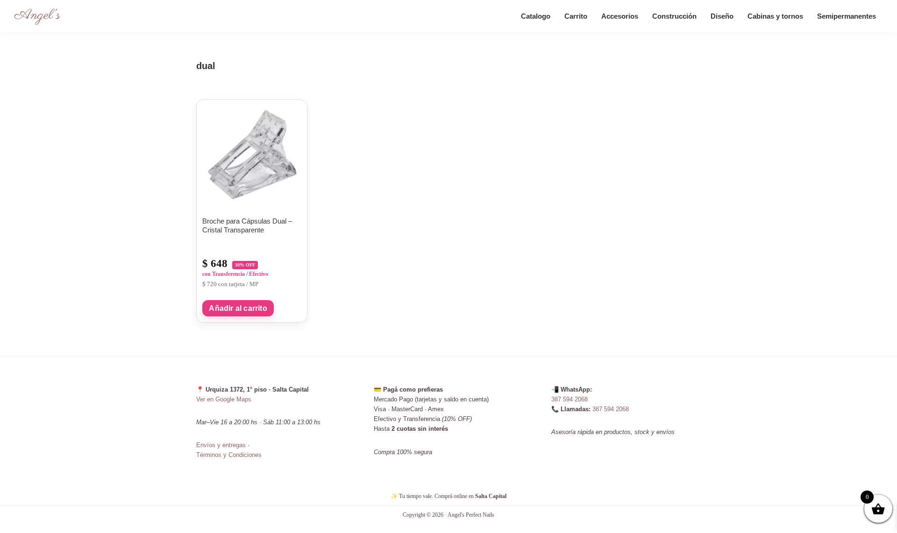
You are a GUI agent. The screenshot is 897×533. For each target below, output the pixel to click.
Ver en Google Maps (223, 399)
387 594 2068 (569, 399)
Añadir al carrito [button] (238, 308)
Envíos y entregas (221, 445)
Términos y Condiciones (229, 454)
